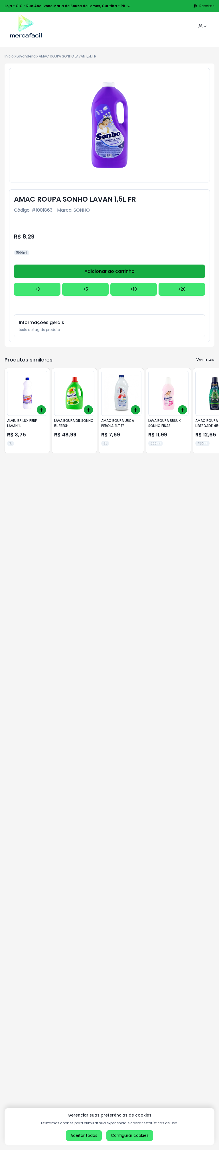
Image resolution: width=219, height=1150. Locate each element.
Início (9, 56)
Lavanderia (26, 56)
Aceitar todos (83, 1135)
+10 (133, 289)
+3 (37, 289)
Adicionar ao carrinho (109, 271)
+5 (85, 289)
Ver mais (205, 359)
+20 (182, 289)
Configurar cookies (130, 1135)
